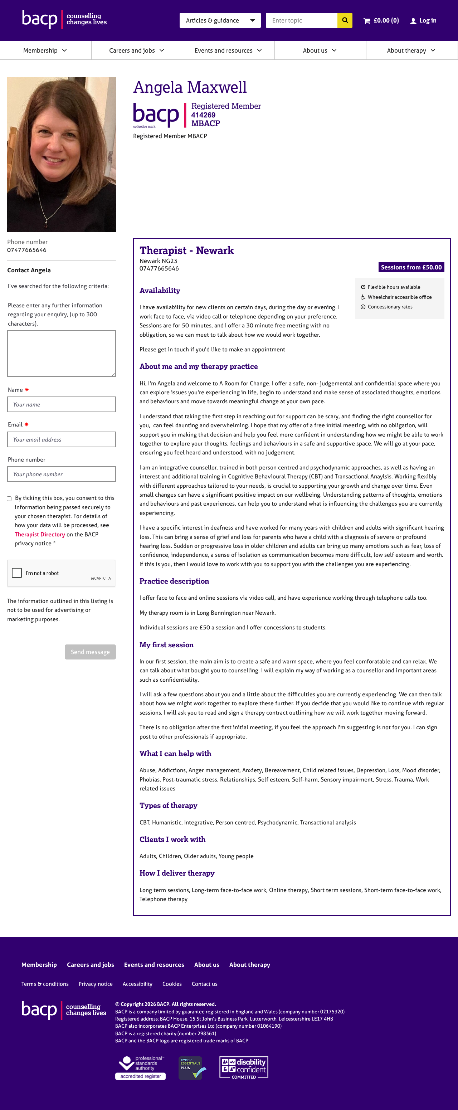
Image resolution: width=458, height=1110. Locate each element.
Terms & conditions (45, 983)
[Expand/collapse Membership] (64, 50)
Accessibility (137, 983)
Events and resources (224, 50)
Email (15, 424)
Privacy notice (96, 983)
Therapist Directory (40, 534)
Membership (40, 50)
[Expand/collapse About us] (334, 50)
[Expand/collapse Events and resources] (259, 50)
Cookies (172, 983)
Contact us (205, 983)
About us (315, 50)
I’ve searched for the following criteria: (58, 285)
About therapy (406, 50)
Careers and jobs (132, 50)
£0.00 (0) (386, 20)
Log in (428, 20)
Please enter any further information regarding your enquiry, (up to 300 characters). (55, 314)
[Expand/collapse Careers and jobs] (162, 50)
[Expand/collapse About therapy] (433, 50)
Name (15, 389)
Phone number (26, 459)
